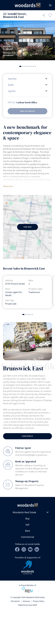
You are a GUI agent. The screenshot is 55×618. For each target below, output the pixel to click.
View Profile (27, 436)
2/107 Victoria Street (15, 283)
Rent (27, 530)
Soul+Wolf (32, 605)
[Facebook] (17, 549)
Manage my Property (27, 481)
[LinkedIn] (37, 549)
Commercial (27, 536)
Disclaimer (15, 601)
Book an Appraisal (25, 461)
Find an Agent (23, 448)
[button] (20, 66)
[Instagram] (23, 549)
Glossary (26, 601)
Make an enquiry (27, 111)
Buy (27, 518)
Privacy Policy (38, 601)
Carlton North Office (26, 102)
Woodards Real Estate (24, 512)
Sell (27, 524)
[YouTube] (30, 549)
